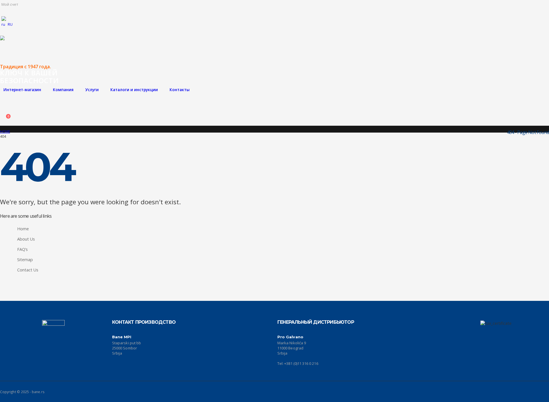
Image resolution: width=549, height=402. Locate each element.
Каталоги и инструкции (134, 89)
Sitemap (25, 259)
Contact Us (27, 270)
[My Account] (4, 110)
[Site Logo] (11, 50)
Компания (63, 89)
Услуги (92, 89)
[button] (4, 100)
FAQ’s (22, 249)
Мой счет (9, 4)
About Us (26, 239)
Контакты (180, 89)
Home (23, 228)
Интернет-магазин (22, 89)
